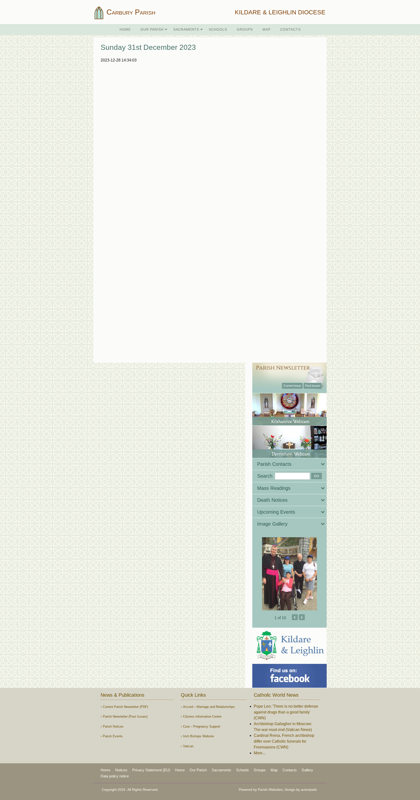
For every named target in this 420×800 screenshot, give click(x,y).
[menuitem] (125, 29)
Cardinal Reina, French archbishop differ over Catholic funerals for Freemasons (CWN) (284, 741)
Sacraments (186, 29)
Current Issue (292, 385)
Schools (218, 29)
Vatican (188, 746)
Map (266, 29)
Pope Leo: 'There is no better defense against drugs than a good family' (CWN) (286, 712)
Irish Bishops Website (198, 736)
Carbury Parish (130, 12)
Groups (245, 29)
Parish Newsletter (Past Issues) (125, 716)
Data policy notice (115, 776)
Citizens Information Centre (202, 716)
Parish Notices (113, 726)
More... (259, 753)
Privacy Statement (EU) (151, 770)
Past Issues (312, 385)
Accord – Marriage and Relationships (209, 706)
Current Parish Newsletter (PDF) (125, 706)
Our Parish (152, 29)
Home (125, 29)
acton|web (309, 789)
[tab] (289, 464)
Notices (121, 770)
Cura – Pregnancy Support (201, 726)
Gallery (307, 770)
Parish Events (113, 736)
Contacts (290, 29)
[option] (289, 573)
